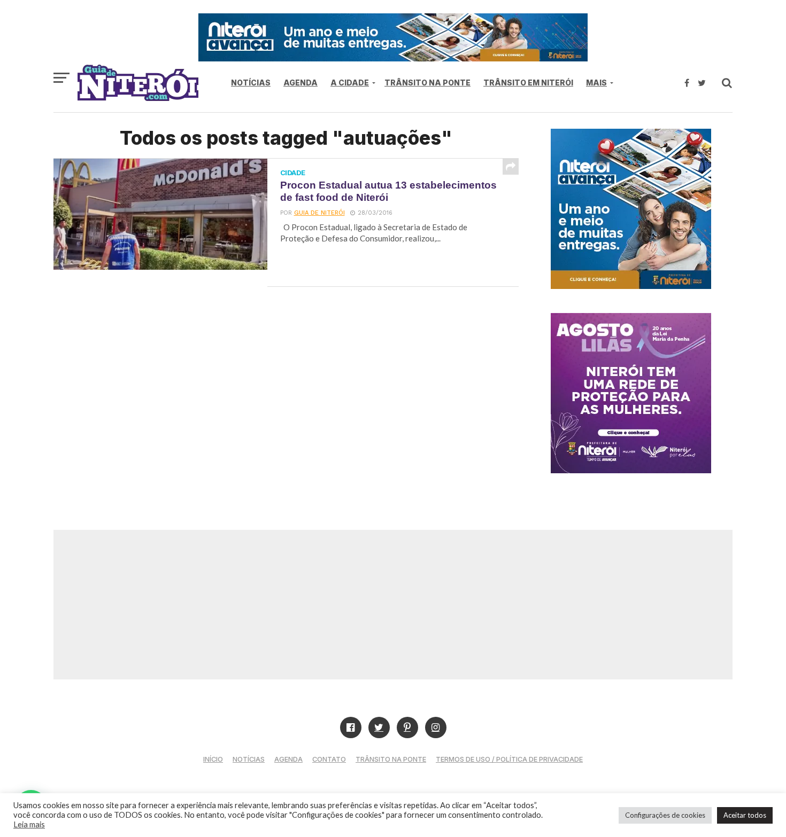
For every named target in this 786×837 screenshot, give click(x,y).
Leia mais (29, 824)
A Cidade (349, 82)
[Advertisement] (393, 604)
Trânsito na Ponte (427, 82)
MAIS (596, 82)
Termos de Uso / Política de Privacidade (509, 759)
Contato (329, 759)
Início (213, 759)
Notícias (251, 82)
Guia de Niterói (319, 212)
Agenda (300, 82)
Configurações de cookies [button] (665, 815)
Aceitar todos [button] (744, 815)
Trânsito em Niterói (528, 82)
